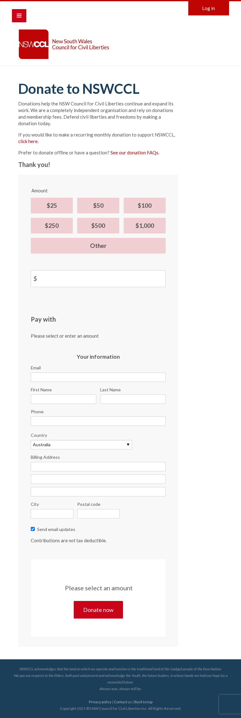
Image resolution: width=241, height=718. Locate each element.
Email (36, 367)
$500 (98, 225)
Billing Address (45, 457)
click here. (28, 141)
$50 (98, 205)
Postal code (88, 504)
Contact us (123, 701)
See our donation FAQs (134, 152)
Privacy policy (100, 701)
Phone (37, 411)
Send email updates (56, 529)
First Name (41, 389)
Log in (208, 8)
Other (98, 245)
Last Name (110, 389)
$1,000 (145, 225)
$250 (52, 225)
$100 (145, 205)
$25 (52, 205)
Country (39, 435)
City (35, 504)
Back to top (143, 701)
